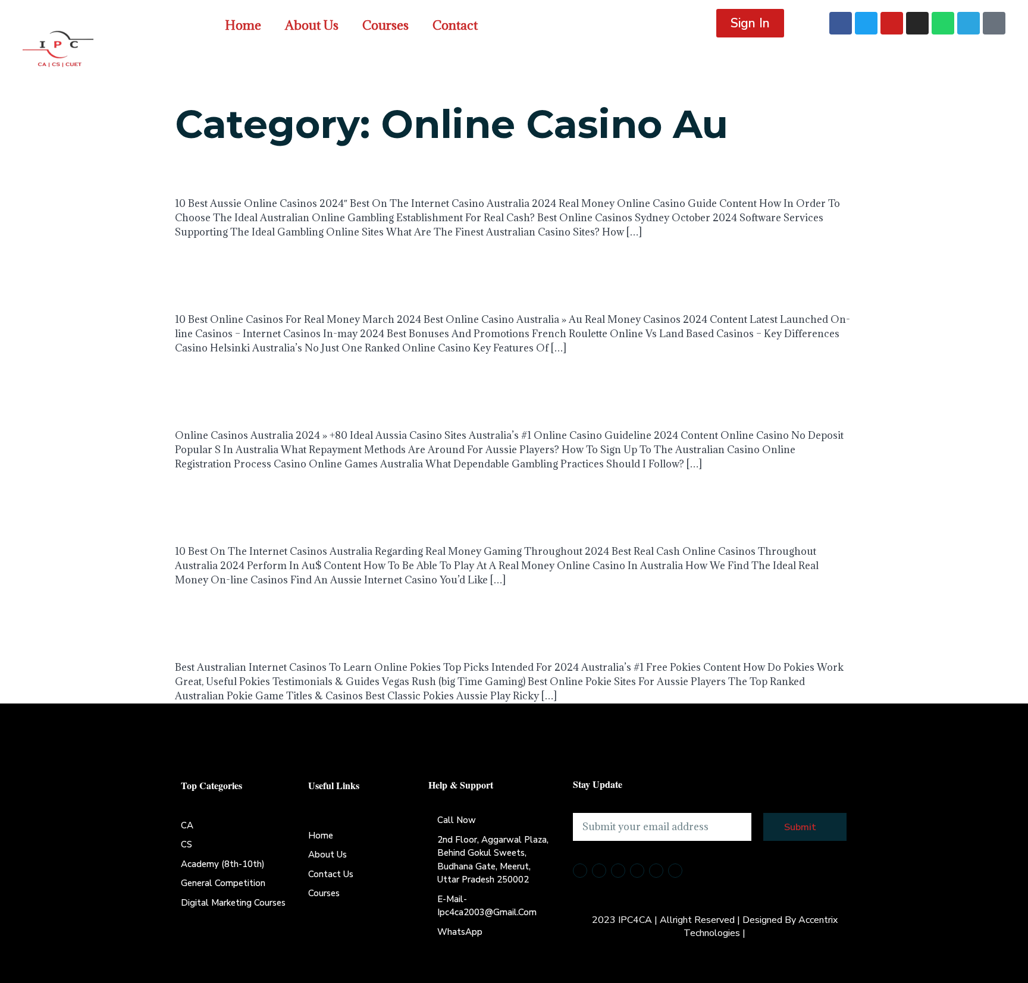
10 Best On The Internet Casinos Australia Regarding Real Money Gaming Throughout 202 (507, 505)
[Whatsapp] (943, 23)
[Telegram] (968, 23)
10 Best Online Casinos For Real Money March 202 (491, 273)
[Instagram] (917, 23)
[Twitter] (866, 23)
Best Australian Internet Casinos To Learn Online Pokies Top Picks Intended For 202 (511, 621)
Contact (455, 25)
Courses (385, 25)
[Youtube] (891, 23)
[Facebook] (840, 23)
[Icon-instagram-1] (637, 870)
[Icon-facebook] (580, 870)
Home (243, 25)
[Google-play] (994, 23)
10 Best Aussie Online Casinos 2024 (418, 171)
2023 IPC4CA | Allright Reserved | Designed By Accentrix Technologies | (715, 926)
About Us (312, 25)
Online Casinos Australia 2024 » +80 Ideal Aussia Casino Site (509, 389)
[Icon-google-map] (675, 870)
